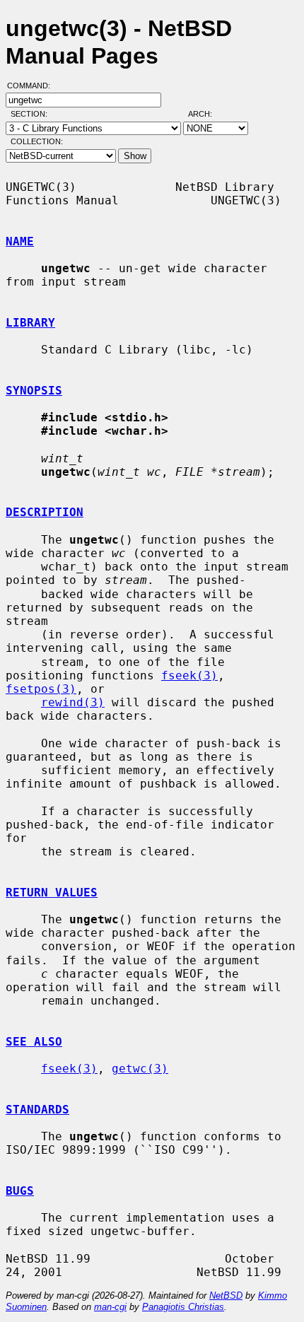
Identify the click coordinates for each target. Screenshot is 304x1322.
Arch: (206, 114)
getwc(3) (140, 1068)
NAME (20, 241)
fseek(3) (189, 675)
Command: (33, 85)
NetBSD (225, 1295)
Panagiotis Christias (183, 1306)
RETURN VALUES (52, 892)
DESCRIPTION (44, 512)
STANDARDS (37, 1109)
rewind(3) (73, 702)
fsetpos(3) (41, 689)
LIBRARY (30, 322)
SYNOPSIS (34, 390)
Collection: (37, 141)
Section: (32, 114)
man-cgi (110, 1306)
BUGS (20, 1191)
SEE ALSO (34, 1041)
